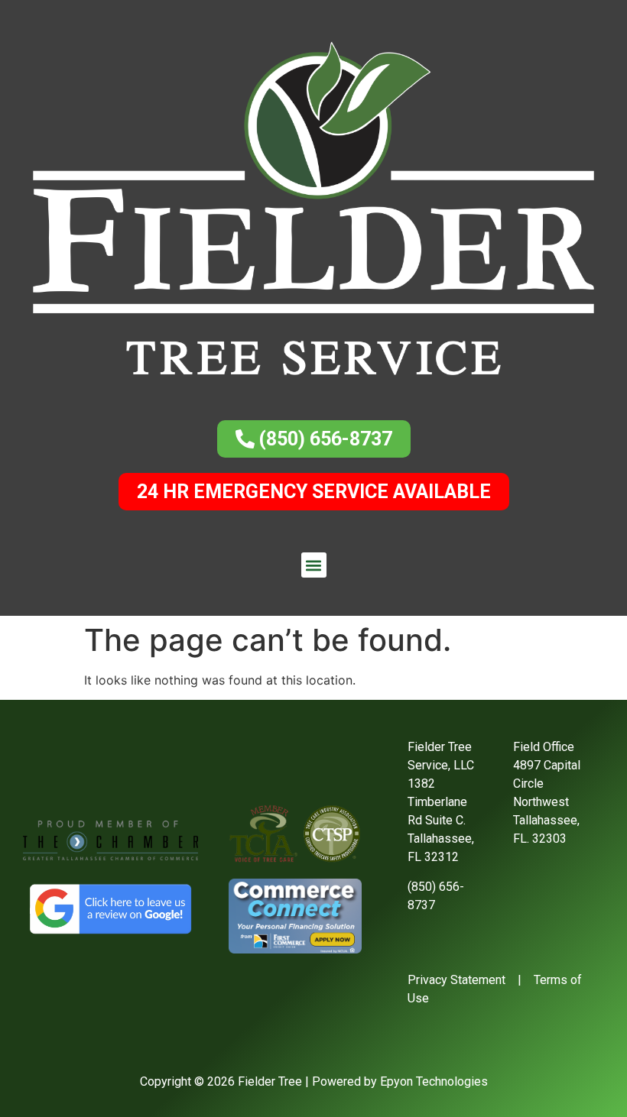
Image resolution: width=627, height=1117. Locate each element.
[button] (313, 565)
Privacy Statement (456, 980)
